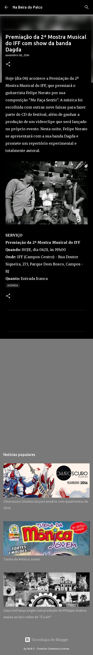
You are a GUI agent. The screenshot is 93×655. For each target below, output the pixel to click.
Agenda (12, 285)
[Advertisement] (46, 392)
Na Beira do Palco (27, 7)
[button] (8, 64)
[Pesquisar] (86, 7)
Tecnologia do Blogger (49, 640)
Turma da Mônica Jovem (21, 559)
